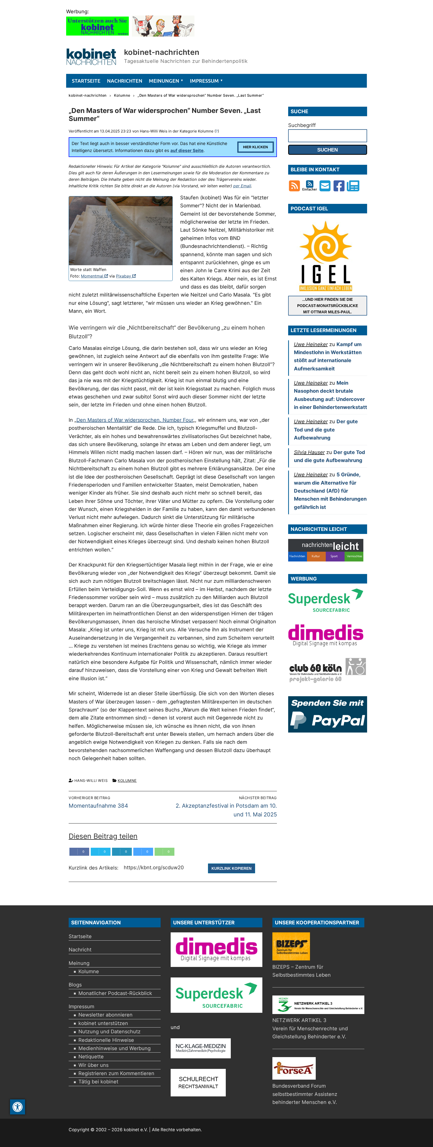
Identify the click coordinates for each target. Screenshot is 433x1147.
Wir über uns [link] (93, 1065)
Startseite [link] (80, 936)
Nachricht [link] (80, 950)
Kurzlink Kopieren (231, 868)
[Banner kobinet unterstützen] (97, 35)
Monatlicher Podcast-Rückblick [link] (115, 993)
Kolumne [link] (127, 780)
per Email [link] (242, 185)
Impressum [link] (81, 1006)
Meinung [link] (79, 963)
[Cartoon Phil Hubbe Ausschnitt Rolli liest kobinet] (163, 35)
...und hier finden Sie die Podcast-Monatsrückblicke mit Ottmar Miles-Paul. (327, 305)
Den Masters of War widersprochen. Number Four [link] (134, 420)
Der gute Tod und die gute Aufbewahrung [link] (326, 429)
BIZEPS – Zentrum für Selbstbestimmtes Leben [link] (301, 971)
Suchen (327, 150)
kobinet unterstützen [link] (103, 1023)
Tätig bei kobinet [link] (98, 1082)
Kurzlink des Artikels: (94, 868)
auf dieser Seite (186, 150)
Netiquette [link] (91, 1057)
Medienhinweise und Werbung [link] (114, 1048)
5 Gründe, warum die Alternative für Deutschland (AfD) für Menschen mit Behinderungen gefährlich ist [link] (330, 491)
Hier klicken (255, 147)
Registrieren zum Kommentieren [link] (116, 1073)
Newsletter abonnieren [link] (105, 1015)
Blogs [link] (75, 985)
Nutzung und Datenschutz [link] (109, 1032)
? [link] (217, 131)
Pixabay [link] (126, 275)
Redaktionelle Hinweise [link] (106, 1040)
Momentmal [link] (94, 275)
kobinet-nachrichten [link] (161, 52)
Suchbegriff (302, 125)
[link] (17, 1106)
